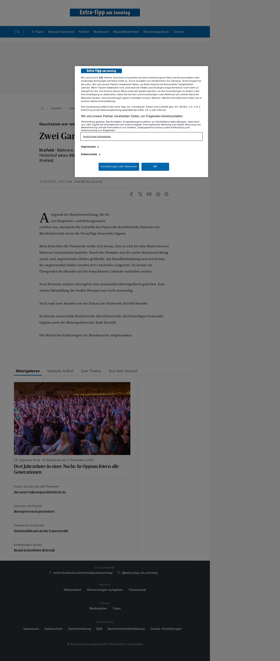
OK (155, 166)
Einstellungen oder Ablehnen (119, 166)
